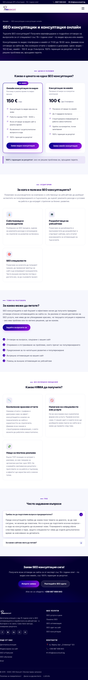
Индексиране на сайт (9, 649)
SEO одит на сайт (53, 627)
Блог (2, 661)
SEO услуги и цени (54, 615)
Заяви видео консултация (23, 146)
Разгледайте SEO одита (55, 584)
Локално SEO (52, 619)
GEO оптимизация (53, 623)
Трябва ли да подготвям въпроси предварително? (29, 514)
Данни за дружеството (32, 676)
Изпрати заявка (29, 584)
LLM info (46, 676)
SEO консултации (53, 631)
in (13, 632)
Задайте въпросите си (16, 327)
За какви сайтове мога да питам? (21, 542)
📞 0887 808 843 (59, 2)
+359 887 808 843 (53, 592)
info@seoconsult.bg (56, 653)
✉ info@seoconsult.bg (77, 2)
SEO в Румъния (6, 653)
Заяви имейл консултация (65, 146)
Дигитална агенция (8, 645)
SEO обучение (6, 657)
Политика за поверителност (10, 676)
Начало (5, 21)
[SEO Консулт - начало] (9, 8)
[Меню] (83, 8)
